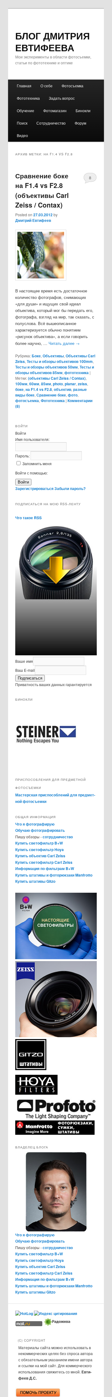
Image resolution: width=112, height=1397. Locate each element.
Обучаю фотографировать (40, 830)
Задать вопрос (62, 98)
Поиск (22, 123)
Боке (36, 356)
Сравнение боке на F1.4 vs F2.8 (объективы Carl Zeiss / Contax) (42, 190)
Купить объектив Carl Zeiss (40, 856)
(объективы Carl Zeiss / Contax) (57, 378)
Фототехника (28, 98)
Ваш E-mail (25, 670)
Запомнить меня (37, 463)
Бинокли (83, 110)
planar (70, 384)
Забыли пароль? (70, 488)
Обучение (25, 110)
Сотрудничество (51, 123)
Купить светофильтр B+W (39, 843)
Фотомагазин (55, 110)
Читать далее (64, 343)
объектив (62, 389)
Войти (23, 482)
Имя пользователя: (32, 439)
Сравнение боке (51, 395)
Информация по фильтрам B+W (44, 868)
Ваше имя (24, 661)
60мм (34, 384)
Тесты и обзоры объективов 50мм (46, 367)
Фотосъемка (72, 85)
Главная (24, 85)
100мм (21, 384)
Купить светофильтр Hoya (39, 849)
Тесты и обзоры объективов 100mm (60, 361)
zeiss (82, 384)
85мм (46, 384)
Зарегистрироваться (34, 488)
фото (72, 395)
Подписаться (30, 678)
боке (19, 389)
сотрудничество (58, 837)
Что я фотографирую (34, 824)
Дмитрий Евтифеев (33, 220)
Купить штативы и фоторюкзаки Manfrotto (53, 875)
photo (58, 384)
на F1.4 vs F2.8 (39, 389)
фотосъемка (27, 400)
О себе (46, 85)
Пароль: (22, 455)
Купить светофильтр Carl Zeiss (43, 862)
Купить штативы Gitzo (35, 881)
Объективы (53, 356)
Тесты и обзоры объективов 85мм (54, 369)
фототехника (76, 372)
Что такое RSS (28, 517)
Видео (22, 135)
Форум (80, 123)
